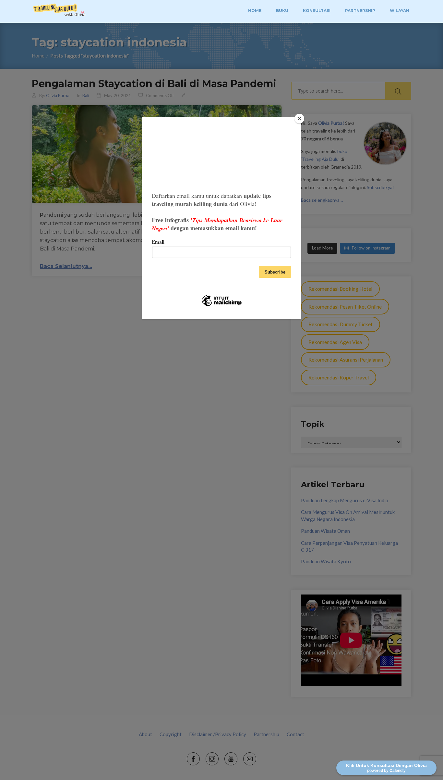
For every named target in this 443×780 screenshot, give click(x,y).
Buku (282, 10)
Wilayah (399, 10)
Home (254, 10)
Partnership (360, 10)
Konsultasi (316, 10)
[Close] (299, 118)
